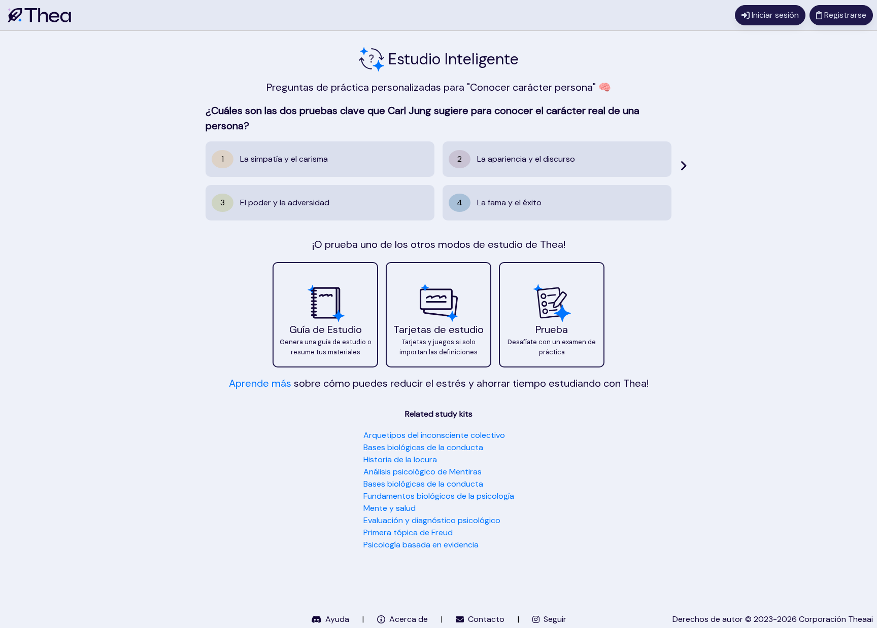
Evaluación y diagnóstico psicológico (431, 520)
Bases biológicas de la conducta (423, 447)
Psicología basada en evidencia (421, 544)
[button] (325, 314)
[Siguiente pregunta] (683, 166)
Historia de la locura (400, 459)
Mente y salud (389, 508)
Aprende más (260, 383)
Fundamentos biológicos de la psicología (438, 496)
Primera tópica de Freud (408, 532)
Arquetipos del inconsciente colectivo (434, 435)
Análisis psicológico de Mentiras (422, 471)
